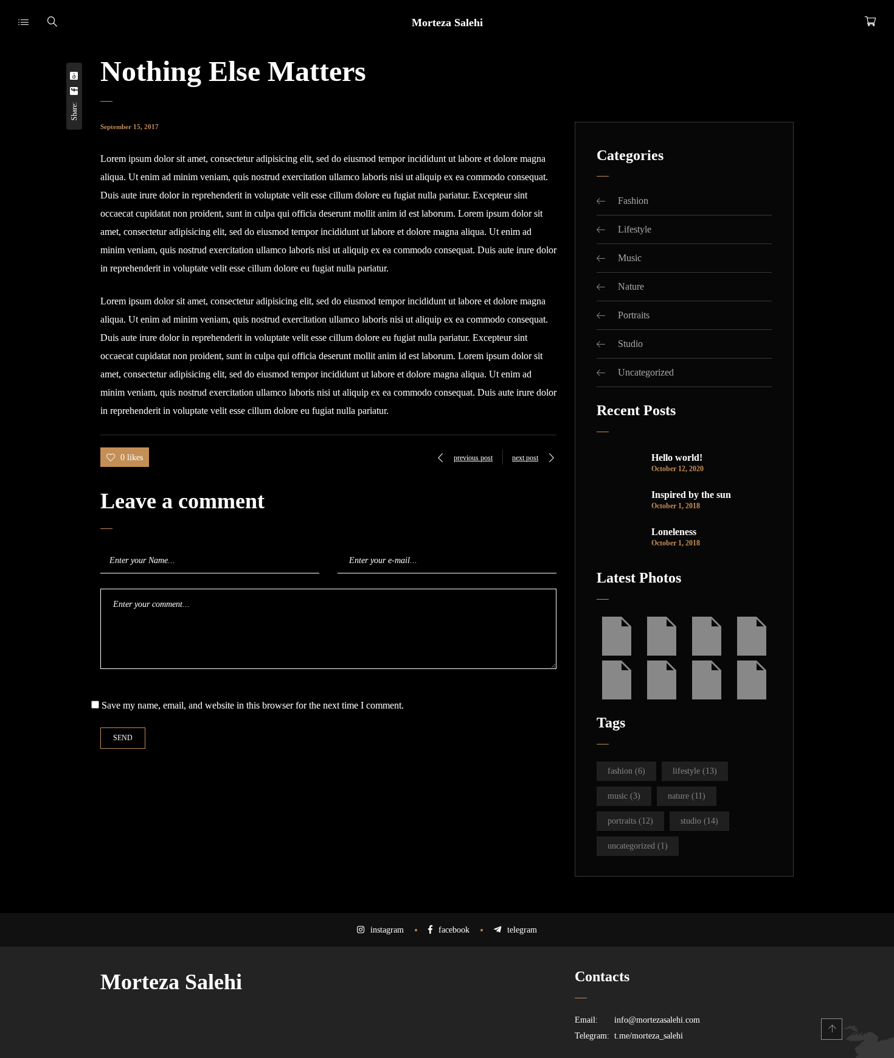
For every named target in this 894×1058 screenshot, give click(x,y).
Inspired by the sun (691, 494)
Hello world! (676, 457)
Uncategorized (646, 372)
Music (630, 258)
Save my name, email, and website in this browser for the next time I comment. (253, 705)
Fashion (633, 200)
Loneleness (673, 532)
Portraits (634, 315)
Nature (631, 286)
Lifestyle (634, 229)
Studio (630, 343)
